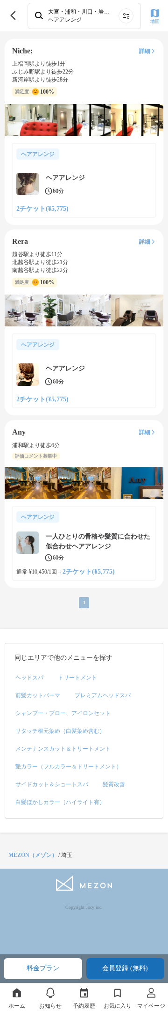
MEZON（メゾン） (32, 855)
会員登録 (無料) (125, 968)
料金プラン (43, 968)
